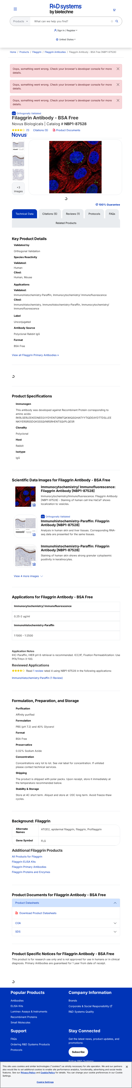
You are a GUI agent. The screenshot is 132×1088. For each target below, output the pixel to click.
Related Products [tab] (66, 223)
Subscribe (78, 1052)
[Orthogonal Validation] (26, 113)
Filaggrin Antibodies (55, 52)
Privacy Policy (28, 1072)
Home (13, 52)
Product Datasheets (27, 902)
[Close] (118, 68)
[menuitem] (13, 52)
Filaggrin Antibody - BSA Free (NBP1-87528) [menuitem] (92, 52)
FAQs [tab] (112, 213)
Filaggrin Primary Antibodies (29, 866)
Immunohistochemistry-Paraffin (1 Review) (37, 677)
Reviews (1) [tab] (73, 213)
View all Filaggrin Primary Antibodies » (35, 355)
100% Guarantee (109, 204)
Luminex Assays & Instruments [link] (29, 1011)
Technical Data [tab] (24, 213)
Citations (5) (41, 130)
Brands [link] (73, 1000)
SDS (17, 931)
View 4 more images (27, 576)
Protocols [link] (16, 1049)
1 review (38, 670)
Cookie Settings (45, 1082)
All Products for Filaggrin (27, 856)
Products (24, 52)
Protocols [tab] (94, 213)
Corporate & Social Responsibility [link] (89, 1006)
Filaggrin (36, 52)
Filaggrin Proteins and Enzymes (31, 872)
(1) (27, 130)
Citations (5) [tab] (49, 213)
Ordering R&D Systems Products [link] (30, 1044)
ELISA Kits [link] (17, 1006)
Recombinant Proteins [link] (24, 1017)
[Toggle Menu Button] (15, 9)
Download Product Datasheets (37, 913)
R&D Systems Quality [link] (81, 1011)
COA (18, 923)
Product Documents (67, 130)
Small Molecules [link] (20, 1022)
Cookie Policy (48, 1072)
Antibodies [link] (17, 1000)
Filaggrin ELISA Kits (24, 861)
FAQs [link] (14, 1038)
